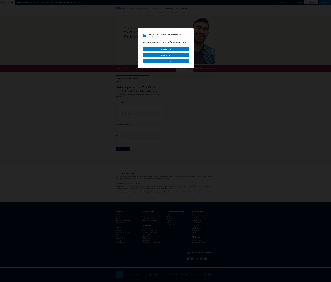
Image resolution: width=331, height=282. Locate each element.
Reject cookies (166, 55)
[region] (166, 48)
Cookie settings (166, 61)
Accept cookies (166, 49)
